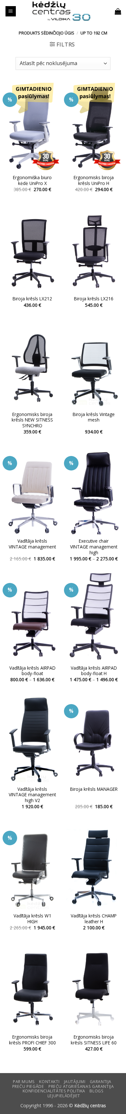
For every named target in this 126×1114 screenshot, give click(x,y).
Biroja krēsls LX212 (32, 299)
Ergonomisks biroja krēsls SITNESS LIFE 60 (94, 1039)
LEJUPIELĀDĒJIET (63, 1096)
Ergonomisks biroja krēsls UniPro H (94, 180)
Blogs (96, 1091)
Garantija (101, 1081)
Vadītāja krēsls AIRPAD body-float (32, 670)
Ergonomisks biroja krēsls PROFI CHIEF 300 (32, 1039)
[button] (10, 11)
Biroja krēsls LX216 (93, 299)
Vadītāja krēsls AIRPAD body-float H (94, 670)
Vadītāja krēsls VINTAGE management (32, 543)
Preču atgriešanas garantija (81, 1086)
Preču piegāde (28, 1086)
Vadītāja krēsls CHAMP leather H (94, 918)
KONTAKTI (49, 1081)
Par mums (24, 1081)
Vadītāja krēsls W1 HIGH (32, 918)
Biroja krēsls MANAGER (94, 789)
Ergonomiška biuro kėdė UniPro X (32, 180)
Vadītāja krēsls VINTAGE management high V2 (32, 794)
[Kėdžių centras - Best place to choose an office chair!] (61, 11)
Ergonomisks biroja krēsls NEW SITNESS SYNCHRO (32, 420)
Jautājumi (75, 1081)
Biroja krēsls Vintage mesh (94, 417)
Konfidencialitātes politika (54, 1091)
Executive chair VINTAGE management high (93, 546)
